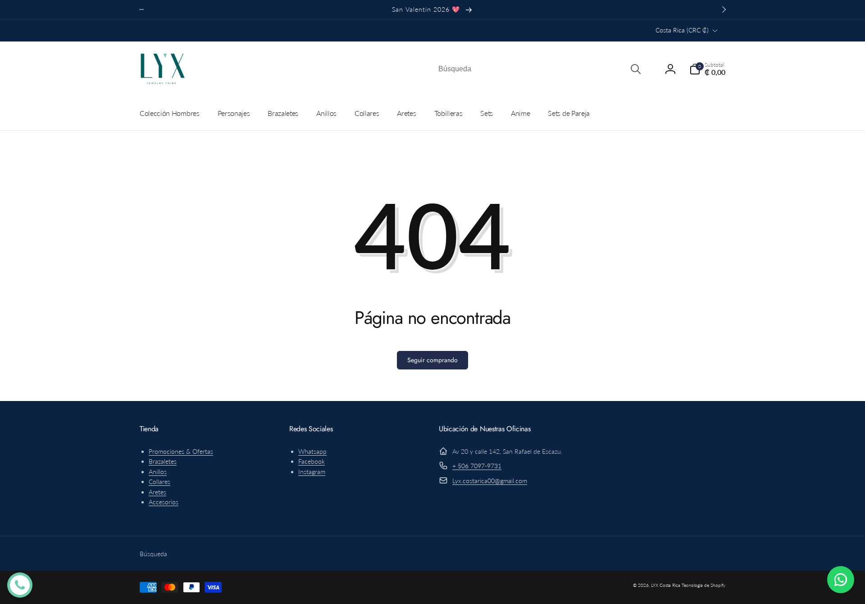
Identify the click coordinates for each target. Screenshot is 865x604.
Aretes (157, 492)
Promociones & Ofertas (181, 451)
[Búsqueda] (636, 69)
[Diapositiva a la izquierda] (141, 9)
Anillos (158, 471)
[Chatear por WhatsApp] (840, 579)
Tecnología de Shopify (703, 585)
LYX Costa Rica (665, 585)
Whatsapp (312, 451)
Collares (159, 481)
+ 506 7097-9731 (476, 466)
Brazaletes (163, 461)
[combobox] (538, 69)
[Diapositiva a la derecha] (723, 9)
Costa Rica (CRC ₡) (682, 30)
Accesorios (163, 502)
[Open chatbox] (19, 585)
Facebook (311, 461)
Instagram (311, 471)
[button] (707, 69)
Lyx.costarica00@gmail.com (489, 480)
